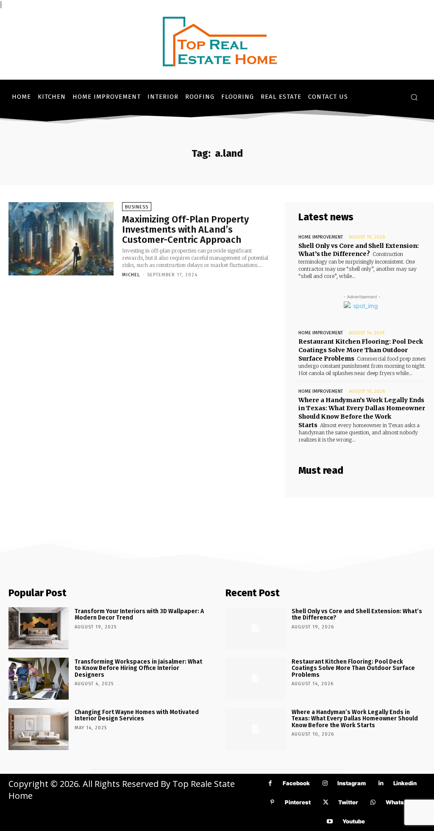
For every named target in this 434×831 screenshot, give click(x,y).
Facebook (296, 783)
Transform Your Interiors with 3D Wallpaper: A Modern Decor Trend (139, 614)
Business (136, 207)
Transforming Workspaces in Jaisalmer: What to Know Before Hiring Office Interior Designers (138, 668)
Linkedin (405, 783)
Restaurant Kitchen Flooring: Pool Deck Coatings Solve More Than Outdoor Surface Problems (360, 350)
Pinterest (298, 802)
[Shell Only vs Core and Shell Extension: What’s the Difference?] (255, 628)
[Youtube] (330, 821)
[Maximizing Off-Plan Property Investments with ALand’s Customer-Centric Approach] (61, 239)
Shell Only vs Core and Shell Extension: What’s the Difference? (358, 250)
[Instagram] (324, 783)
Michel (131, 275)
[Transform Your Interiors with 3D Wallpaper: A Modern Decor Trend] (38, 628)
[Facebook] (270, 783)
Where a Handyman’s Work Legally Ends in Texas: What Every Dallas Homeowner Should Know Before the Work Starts (361, 412)
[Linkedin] (380, 783)
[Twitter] (325, 802)
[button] (414, 97)
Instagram (351, 783)
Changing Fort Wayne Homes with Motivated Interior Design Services (137, 715)
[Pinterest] (272, 802)
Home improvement (320, 237)
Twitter (348, 802)
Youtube (353, 821)
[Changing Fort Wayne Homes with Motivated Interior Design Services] (38, 729)
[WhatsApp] (373, 802)
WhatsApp (400, 802)
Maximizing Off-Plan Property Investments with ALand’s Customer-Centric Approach (185, 229)
